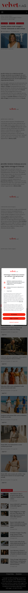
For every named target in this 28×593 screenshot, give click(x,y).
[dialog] (14, 296)
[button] (14, 291)
